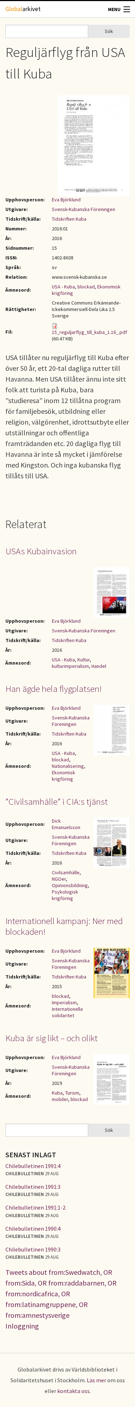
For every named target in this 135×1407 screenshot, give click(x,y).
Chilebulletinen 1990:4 (32, 1228)
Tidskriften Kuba (69, 219)
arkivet (23, 9)
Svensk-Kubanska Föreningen (83, 209)
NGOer (59, 879)
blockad (86, 286)
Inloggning (22, 1325)
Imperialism (64, 1002)
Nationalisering (68, 766)
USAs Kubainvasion (41, 551)
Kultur (83, 659)
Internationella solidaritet (67, 1012)
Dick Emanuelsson (66, 824)
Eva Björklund (66, 199)
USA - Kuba (63, 286)
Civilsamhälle (66, 872)
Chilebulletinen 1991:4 (32, 1165)
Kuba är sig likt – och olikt (51, 1038)
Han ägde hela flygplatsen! (53, 688)
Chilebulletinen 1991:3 (32, 1186)
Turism (72, 1093)
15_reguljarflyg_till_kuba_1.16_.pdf (89, 332)
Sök (109, 31)
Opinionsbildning (70, 885)
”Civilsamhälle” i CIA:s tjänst (56, 801)
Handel (98, 666)
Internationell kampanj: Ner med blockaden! (64, 926)
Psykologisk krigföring (65, 895)
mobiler (60, 1099)
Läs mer (96, 1380)
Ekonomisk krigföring (63, 775)
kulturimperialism (70, 666)
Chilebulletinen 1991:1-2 (35, 1207)
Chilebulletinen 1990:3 (32, 1249)
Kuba (57, 1093)
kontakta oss (73, 1390)
